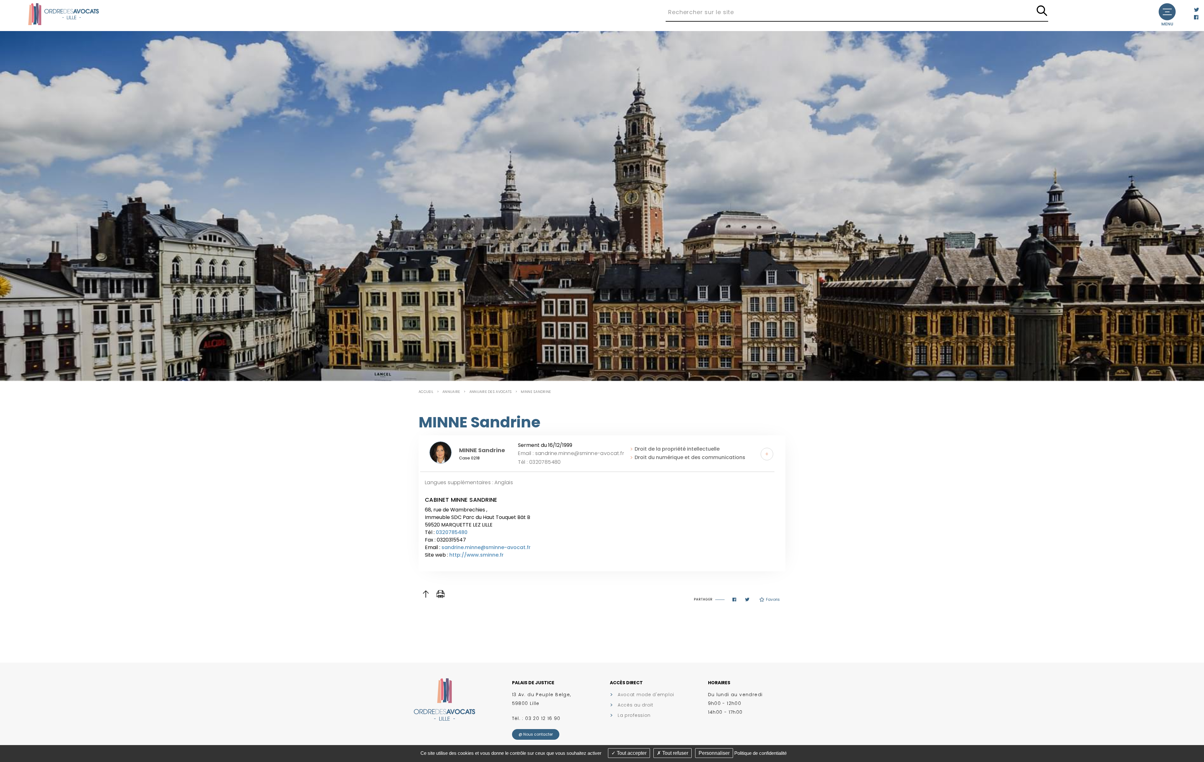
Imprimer (441, 594)
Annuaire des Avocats (490, 391)
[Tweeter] (747, 599)
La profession (634, 715)
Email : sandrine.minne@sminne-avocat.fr (571, 453)
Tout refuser (674, 753)
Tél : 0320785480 (539, 462)
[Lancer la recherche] (1042, 11)
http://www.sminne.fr (476, 554)
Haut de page (426, 594)
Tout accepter (631, 753)
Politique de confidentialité (760, 753)
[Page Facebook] (1196, 17)
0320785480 (451, 532)
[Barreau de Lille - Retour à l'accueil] (63, 13)
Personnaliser (714, 753)
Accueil (426, 391)
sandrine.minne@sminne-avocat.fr (486, 547)
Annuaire (451, 391)
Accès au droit (635, 705)
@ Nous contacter (536, 734)
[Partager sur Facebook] (734, 599)
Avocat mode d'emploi (646, 694)
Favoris (773, 599)
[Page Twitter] (1196, 9)
